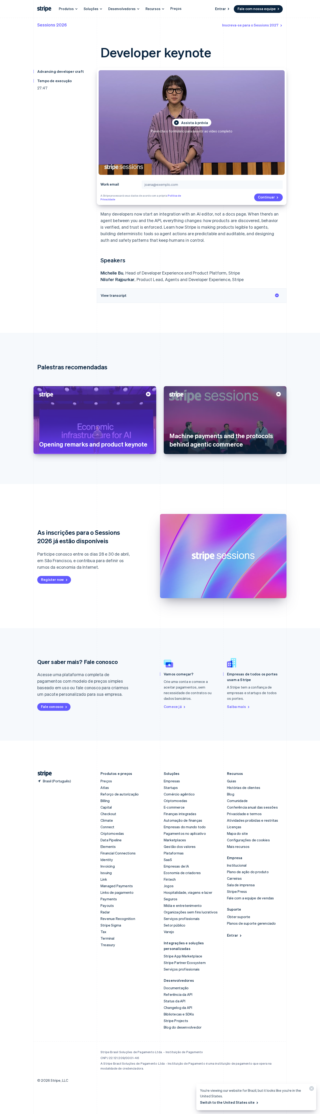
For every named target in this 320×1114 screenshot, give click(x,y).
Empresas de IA (176, 866)
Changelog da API (178, 1007)
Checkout (108, 813)
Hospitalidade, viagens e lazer (188, 892)
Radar (105, 912)
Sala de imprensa (241, 885)
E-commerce (174, 807)
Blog (230, 794)
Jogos (169, 885)
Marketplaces (175, 840)
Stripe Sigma (110, 925)
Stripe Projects (176, 1020)
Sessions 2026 (52, 24)
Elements (108, 846)
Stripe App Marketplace (183, 956)
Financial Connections (118, 853)
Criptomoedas (112, 833)
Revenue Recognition (117, 918)
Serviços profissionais (182, 918)
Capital (106, 807)
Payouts (107, 905)
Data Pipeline (111, 840)
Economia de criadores (182, 872)
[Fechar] (310, 1089)
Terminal (107, 938)
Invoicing (107, 866)
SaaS (168, 859)
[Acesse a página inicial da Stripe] (43, 774)
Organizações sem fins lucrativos (191, 912)
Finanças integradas (180, 813)
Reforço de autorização (119, 794)
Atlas (104, 787)
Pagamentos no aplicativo (185, 833)
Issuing (106, 872)
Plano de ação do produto (248, 871)
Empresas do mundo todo (185, 827)
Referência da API (178, 994)
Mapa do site (237, 833)
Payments (108, 899)
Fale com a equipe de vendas (250, 898)
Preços (176, 8)
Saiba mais (236, 706)
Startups (171, 787)
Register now (52, 579)
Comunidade (237, 800)
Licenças (234, 827)
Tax (103, 931)
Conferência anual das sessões (252, 807)
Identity (106, 859)
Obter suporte (238, 916)
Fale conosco (52, 706)
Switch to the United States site (227, 1102)
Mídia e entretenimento (183, 905)
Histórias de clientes (243, 787)
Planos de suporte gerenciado (251, 923)
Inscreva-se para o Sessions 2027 (250, 25)
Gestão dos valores (180, 846)
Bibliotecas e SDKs (179, 1014)
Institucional (237, 865)
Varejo (169, 931)
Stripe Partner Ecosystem (185, 962)
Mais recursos (238, 846)
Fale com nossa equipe (257, 8)
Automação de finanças (183, 820)
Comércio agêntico (179, 794)
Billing (105, 800)
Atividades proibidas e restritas (252, 820)
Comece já (173, 706)
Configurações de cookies (248, 840)
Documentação (176, 988)
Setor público (175, 925)
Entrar (220, 8)
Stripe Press (237, 891)
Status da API (175, 1001)
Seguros (170, 899)
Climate (106, 820)
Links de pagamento (117, 892)
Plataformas (174, 853)
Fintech (170, 879)
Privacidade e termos (244, 813)
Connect (107, 827)
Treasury (107, 944)
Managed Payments (116, 885)
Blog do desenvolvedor (182, 1027)
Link (103, 879)
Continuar (266, 197)
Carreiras (234, 878)
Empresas (172, 781)
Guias (231, 781)
